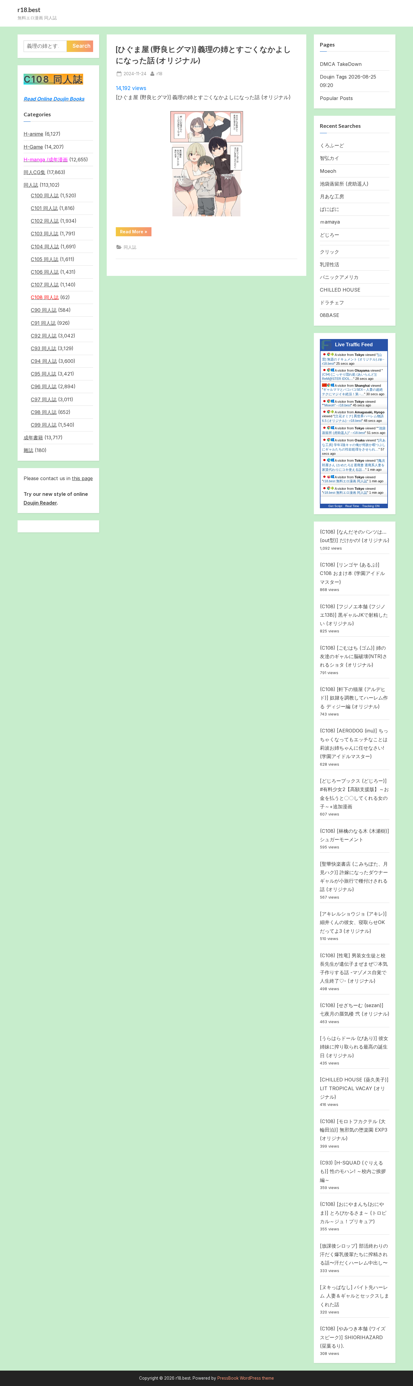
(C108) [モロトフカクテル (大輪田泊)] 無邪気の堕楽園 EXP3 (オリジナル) (353, 1130)
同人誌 (130, 247)
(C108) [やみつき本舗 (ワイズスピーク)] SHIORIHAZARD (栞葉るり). (352, 1337)
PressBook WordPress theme (245, 1378)
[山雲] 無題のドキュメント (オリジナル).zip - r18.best (353, 359)
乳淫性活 (329, 264)
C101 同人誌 (44, 208)
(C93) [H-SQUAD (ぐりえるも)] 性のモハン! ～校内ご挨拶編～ (353, 1171)
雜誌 (28, 450)
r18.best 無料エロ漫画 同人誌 (345, 481)
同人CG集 (34, 172)
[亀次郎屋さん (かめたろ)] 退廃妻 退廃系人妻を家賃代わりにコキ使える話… (353, 465)
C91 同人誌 (43, 323)
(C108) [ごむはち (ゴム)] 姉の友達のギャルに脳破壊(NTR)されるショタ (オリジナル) (353, 656)
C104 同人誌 (45, 247)
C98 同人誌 (44, 412)
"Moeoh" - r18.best (337, 405)
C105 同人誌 (44, 259)
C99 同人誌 (44, 425)
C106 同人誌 (45, 272)
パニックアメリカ (339, 277)
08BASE (329, 315)
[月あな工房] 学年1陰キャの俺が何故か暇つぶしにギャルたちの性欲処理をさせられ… (353, 444)
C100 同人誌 (45, 195)
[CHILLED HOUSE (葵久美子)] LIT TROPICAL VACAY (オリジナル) (354, 1088)
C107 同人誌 (45, 285)
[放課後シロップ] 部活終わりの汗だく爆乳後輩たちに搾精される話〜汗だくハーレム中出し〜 (354, 1254)
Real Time (352, 506)
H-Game (33, 147)
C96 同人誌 (44, 386)
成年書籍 (33, 438)
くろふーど (332, 145)
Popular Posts (336, 98)
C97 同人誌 (44, 399)
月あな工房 (332, 196)
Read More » (135, 233)
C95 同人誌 (43, 374)
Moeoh (328, 171)
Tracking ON (370, 506)
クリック (329, 252)
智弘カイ (329, 158)
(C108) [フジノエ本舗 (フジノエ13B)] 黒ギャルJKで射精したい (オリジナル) (354, 615)
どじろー (329, 235)
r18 (159, 73)
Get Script (335, 506)
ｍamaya (330, 222)
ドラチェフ (332, 302)
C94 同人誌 (44, 361)
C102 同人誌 (45, 221)
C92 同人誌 (44, 336)
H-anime (33, 134)
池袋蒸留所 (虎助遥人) (344, 184)
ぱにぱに (329, 209)
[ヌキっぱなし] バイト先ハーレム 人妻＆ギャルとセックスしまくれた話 (354, 1295)
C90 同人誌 (44, 310)
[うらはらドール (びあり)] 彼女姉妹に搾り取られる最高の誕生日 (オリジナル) (354, 1046)
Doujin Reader (40, 503)
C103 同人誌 (44, 234)
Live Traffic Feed (354, 344)
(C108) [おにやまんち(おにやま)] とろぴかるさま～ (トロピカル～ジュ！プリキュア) (353, 1212)
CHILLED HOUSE (340, 290)
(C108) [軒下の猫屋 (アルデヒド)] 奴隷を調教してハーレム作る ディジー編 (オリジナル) (354, 697)
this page (82, 478)
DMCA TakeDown (341, 64)
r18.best (29, 9)
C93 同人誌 (43, 348)
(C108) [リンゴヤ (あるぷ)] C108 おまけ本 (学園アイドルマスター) (352, 573)
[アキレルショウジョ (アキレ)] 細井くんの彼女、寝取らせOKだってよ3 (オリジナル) (353, 922)
